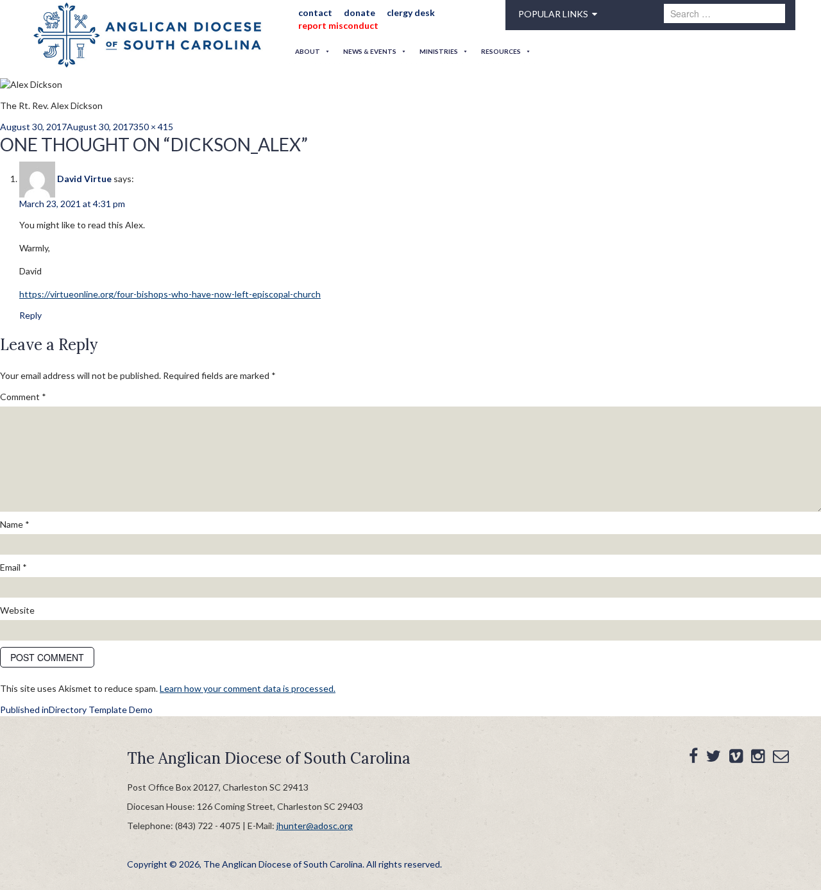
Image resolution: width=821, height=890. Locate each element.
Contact (311, 12)
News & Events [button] (369, 51)
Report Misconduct (334, 25)
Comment (23, 396)
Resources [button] (501, 51)
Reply (30, 315)
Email (13, 567)
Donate (350, 12)
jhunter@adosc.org (314, 825)
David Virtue (84, 178)
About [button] (307, 51)
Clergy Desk (397, 12)
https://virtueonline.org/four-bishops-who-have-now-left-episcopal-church (170, 294)
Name (15, 524)
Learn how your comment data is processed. (247, 688)
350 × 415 (153, 126)
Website (17, 610)
